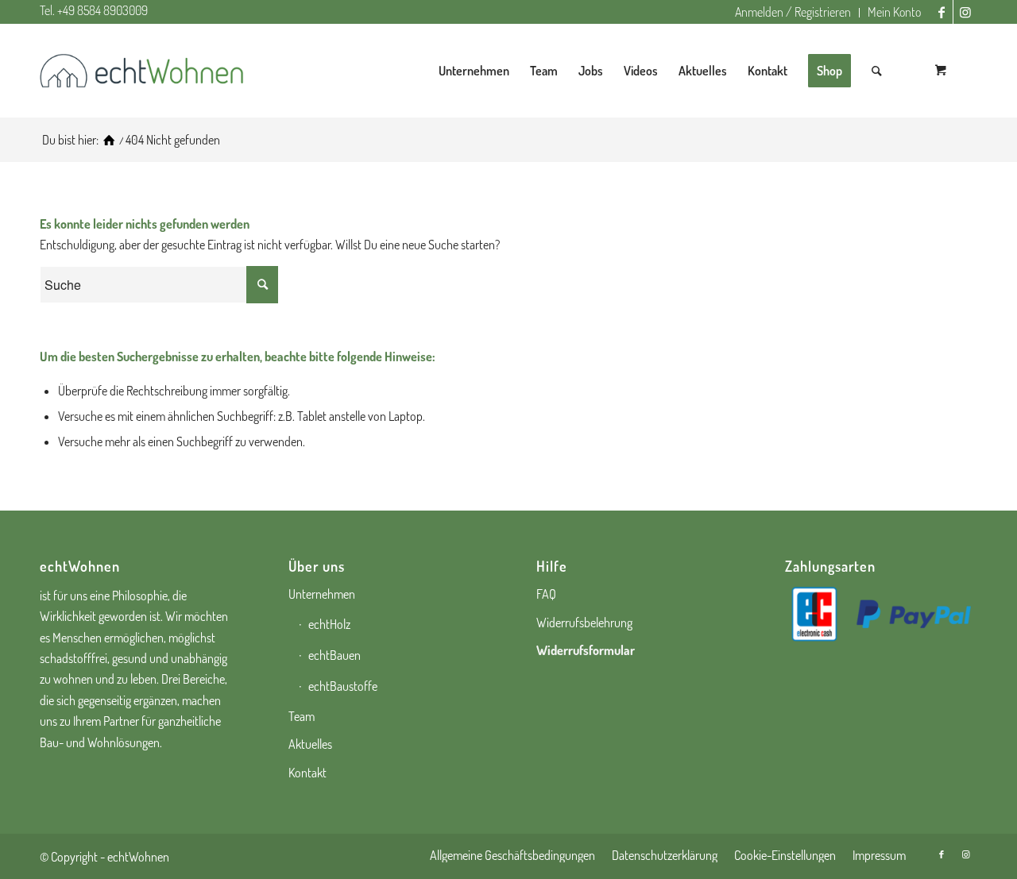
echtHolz (329, 624)
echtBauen (334, 655)
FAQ (546, 594)
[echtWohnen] (109, 140)
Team (301, 716)
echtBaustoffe (342, 686)
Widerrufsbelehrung (584, 622)
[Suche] (876, 71)
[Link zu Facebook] (941, 12)
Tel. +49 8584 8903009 (94, 10)
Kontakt (307, 773)
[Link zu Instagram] (965, 12)
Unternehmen (321, 594)
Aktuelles (310, 744)
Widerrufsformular (585, 650)
